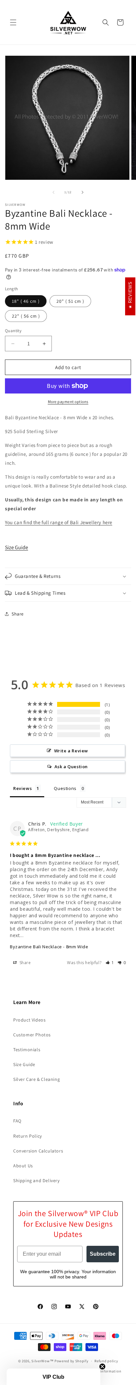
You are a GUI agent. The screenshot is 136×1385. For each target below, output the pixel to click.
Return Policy (27, 1136)
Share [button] (18, 614)
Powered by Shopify (71, 1361)
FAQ (17, 1121)
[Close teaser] (102, 1366)
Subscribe (103, 1254)
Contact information (103, 1371)
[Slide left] (53, 192)
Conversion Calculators (38, 1151)
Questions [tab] (65, 788)
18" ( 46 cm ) (26, 301)
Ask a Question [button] (71, 767)
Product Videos (29, 1020)
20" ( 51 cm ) (70, 301)
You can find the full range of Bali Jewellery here (58, 522)
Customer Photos (32, 1035)
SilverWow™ (42, 1361)
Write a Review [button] (71, 751)
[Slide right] (82, 192)
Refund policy (106, 1361)
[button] (13, 22)
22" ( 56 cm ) (26, 316)
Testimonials (26, 1050)
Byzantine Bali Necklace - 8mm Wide (49, 947)
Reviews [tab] (22, 788)
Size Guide (16, 547)
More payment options (68, 401)
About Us (23, 1166)
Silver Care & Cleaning (36, 1079)
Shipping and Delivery (36, 1180)
